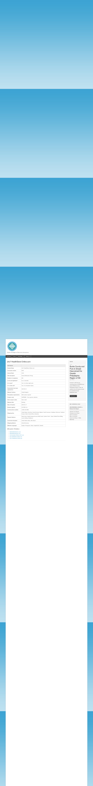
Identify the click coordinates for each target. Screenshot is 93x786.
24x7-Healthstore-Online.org (16, 438)
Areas (27, 356)
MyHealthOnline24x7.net (15, 433)
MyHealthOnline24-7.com (15, 431)
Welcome (9, 356)
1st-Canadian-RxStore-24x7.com (17, 435)
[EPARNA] (12, 345)
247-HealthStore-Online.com (16, 436)
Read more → (73, 396)
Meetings (20, 356)
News (14, 356)
